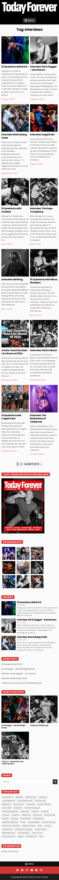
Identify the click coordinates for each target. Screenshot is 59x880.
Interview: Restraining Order (14, 136)
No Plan (5, 818)
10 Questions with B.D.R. (14, 66)
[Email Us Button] (41, 870)
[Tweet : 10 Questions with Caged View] (11, 410)
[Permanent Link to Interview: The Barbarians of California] (44, 398)
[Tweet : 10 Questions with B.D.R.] (11, 62)
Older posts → (33, 464)
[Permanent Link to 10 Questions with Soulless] (15, 192)
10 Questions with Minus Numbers (43, 281)
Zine (21, 45)
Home (4, 851)
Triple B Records (8, 833)
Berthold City (31, 797)
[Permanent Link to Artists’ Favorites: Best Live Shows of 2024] (15, 333)
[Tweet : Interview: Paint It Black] (39, 345)
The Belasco (7, 829)
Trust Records (23, 833)
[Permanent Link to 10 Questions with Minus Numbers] (44, 263)
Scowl (23, 822)
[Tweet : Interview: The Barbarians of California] (39, 410)
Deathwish (6, 804)
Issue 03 (5, 815)
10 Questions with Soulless (11, 210)
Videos (20, 836)
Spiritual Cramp (28, 826)
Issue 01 (35, 811)
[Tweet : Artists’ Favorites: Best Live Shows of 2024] (11, 345)
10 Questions (7, 797)
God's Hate (6, 808)
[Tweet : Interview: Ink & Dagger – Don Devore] (39, 62)
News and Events (11, 705)
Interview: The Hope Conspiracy (41, 210)
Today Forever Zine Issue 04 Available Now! (21, 683)
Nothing (14, 818)
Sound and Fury (49, 822)
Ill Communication (32, 808)
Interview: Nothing (12, 279)
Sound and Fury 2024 (10, 826)
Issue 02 (44, 811)
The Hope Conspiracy (23, 829)
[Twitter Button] (17, 870)
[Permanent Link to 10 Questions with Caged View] (15, 398)
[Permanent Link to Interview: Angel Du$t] (44, 118)
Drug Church (19, 804)
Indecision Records (10, 811)
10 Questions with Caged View (11, 417)
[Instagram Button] (27, 870)
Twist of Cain (37, 833)
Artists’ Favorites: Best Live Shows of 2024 (14, 352)
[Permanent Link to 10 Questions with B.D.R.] (15, 50)
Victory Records (8, 836)
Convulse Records (25, 801)
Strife (40, 826)
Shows (24, 705)
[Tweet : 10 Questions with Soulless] (11, 203)
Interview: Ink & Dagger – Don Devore (43, 68)
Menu (31, 20)
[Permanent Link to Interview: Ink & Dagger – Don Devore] (44, 50)
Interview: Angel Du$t (42, 134)
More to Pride (49, 815)
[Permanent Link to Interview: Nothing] (15, 263)
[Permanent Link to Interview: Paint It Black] (44, 333)
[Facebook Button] (22, 870)
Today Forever (40, 829)
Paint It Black (25, 818)
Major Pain (26, 815)
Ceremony (43, 797)
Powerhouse (38, 818)
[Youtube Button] (32, 870)
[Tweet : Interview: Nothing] (11, 275)
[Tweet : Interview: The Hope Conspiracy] (39, 203)
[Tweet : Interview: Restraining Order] (11, 130)
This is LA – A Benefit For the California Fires (12, 762)
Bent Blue (19, 797)
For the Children (44, 804)
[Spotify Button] (36, 870)
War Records (31, 836)
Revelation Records (10, 822)
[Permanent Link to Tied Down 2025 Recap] (44, 709)
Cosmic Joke (40, 801)
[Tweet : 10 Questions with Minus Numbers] (39, 275)
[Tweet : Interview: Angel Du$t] (39, 130)
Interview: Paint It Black (43, 350)
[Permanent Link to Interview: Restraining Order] (15, 118)
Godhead (18, 808)
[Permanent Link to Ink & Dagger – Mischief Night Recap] (15, 709)
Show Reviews (34, 822)
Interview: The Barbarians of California (38, 418)
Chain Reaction (8, 801)
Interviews (12, 45)
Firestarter (30, 804)
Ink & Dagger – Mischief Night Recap (18, 669)
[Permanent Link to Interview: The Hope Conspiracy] (44, 192)
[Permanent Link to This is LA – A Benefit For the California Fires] (15, 745)
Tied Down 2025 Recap (39, 725)
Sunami (48, 826)
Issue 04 (15, 815)
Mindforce (37, 815)
